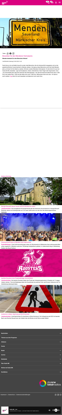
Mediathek (4, 359)
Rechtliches (4, 372)
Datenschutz (11, 394)
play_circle (56, 410)
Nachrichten (4, 333)
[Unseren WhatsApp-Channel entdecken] (56, 395)
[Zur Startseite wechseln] (4, 3)
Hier (11, 76)
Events (3, 346)
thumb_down (53, 410)
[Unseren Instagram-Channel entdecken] (60, 395)
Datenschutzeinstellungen (23, 394)
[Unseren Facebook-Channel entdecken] (58, 395)
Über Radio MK (5, 363)
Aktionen (3, 342)
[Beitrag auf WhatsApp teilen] (8, 53)
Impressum (4, 394)
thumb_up (59, 410)
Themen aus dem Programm (9, 337)
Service (3, 355)
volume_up (49, 410)
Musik (3, 350)
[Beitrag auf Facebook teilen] (10, 53)
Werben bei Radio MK (7, 367)
